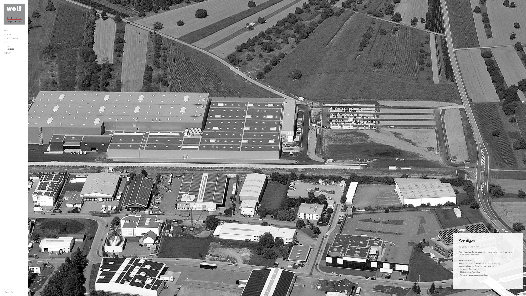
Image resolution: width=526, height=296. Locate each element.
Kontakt (7, 53)
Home (6, 30)
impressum (8, 289)
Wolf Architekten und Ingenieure (14, 14)
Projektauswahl (11, 38)
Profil (6, 42)
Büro (8, 46)
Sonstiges (10, 49)
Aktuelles (8, 34)
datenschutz (8, 292)
